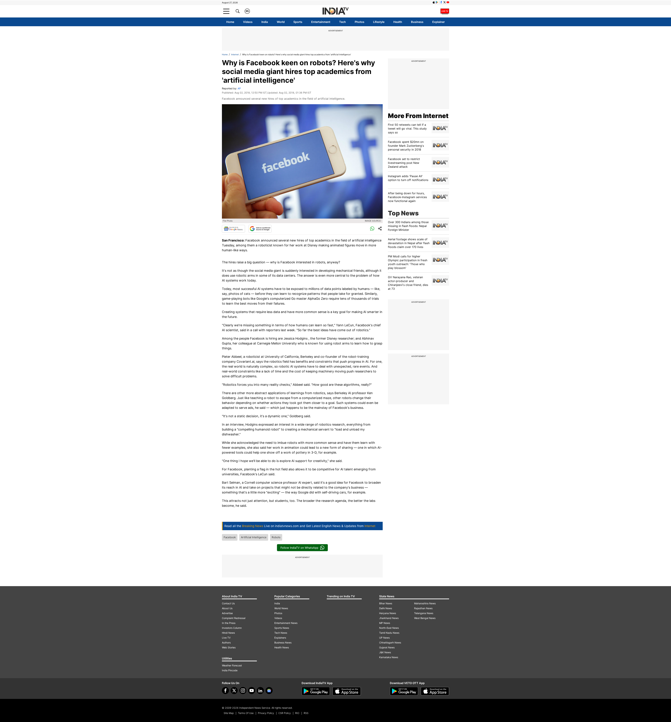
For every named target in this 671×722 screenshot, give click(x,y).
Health (397, 22)
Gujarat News (387, 647)
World (281, 22)
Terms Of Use (246, 713)
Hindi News (228, 632)
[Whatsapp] (372, 228)
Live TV (226, 637)
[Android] (437, 2)
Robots (276, 537)
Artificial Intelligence (253, 537)
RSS (306, 713)
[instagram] (242, 690)
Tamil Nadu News (389, 632)
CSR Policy (284, 713)
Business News (282, 642)
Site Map (229, 713)
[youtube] (251, 690)
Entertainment (320, 22)
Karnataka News (388, 657)
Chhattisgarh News (390, 642)
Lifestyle (378, 22)
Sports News (281, 627)
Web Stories (229, 647)
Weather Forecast (232, 665)
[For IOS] (435, 691)
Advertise (227, 613)
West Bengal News (424, 618)
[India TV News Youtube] (448, 2)
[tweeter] (234, 690)
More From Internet (418, 116)
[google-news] (269, 690)
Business (417, 22)
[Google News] (233, 229)
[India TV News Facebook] (441, 2)
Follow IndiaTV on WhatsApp (299, 547)
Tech (342, 22)
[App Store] (347, 691)
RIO (297, 713)
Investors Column (232, 627)
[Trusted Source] (260, 229)
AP (239, 88)
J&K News (385, 652)
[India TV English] (335, 11)
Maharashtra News (425, 603)
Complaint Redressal (233, 618)
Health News (281, 647)
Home (230, 22)
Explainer (438, 22)
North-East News (389, 627)
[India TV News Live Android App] (316, 691)
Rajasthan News (423, 608)
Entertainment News (285, 622)
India (264, 22)
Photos (359, 22)
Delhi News (385, 608)
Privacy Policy (266, 713)
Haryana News (387, 613)
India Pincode (229, 670)
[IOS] (433, 2)
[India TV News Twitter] (444, 2)
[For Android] (404, 691)
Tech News (280, 632)
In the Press (228, 622)
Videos (247, 22)
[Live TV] (445, 11)
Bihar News (385, 603)
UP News (384, 637)
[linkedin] (260, 690)
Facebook (230, 537)
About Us (227, 608)
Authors (226, 642)
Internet (235, 54)
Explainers (280, 637)
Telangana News (423, 613)
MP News (384, 622)
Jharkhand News (389, 618)
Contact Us (228, 603)
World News (281, 608)
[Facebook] (225, 690)
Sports (297, 22)
